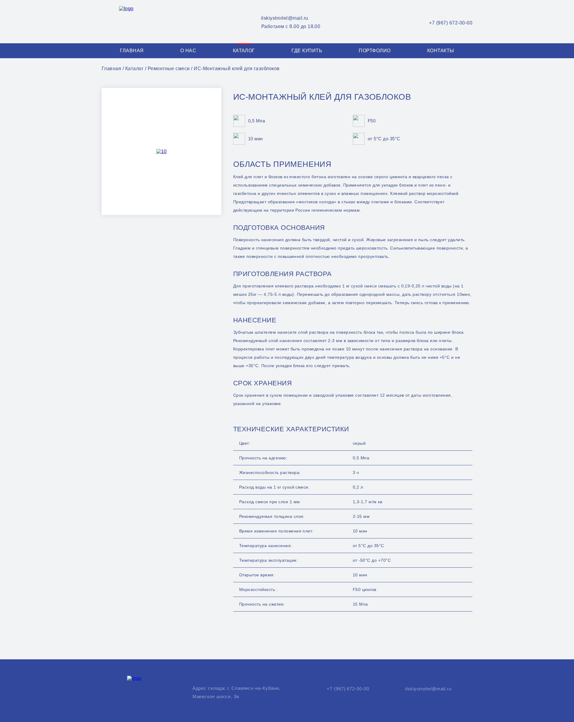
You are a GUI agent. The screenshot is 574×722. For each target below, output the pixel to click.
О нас (188, 50)
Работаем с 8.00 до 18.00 (290, 26)
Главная (132, 50)
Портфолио (374, 50)
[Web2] (135, 21)
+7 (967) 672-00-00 (450, 22)
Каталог (244, 50)
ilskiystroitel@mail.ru (284, 18)
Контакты (440, 50)
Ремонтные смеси (169, 68)
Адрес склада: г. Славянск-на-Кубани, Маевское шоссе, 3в (236, 692)
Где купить (306, 50)
